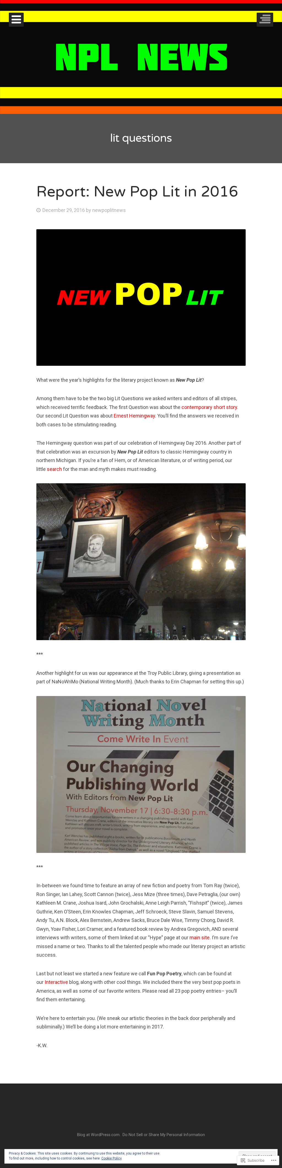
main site (199, 937)
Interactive (56, 982)
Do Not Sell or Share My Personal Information (164, 1134)
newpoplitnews (109, 210)
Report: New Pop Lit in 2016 (137, 192)
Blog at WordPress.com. (98, 1134)
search (54, 469)
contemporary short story (209, 407)
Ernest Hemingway (134, 416)
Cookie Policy (111, 1158)
